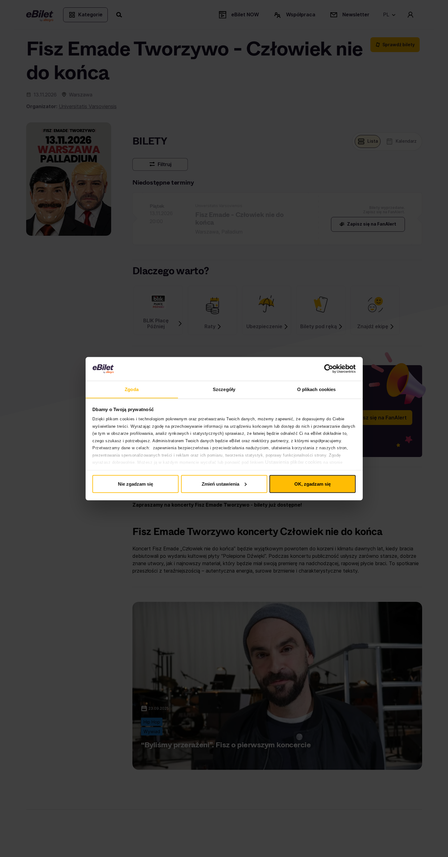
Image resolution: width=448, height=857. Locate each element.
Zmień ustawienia (220, 483)
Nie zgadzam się (135, 483)
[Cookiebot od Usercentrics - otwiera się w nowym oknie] (329, 368)
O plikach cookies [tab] (316, 389)
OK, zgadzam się (312, 483)
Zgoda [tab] (132, 389)
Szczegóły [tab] (224, 389)
